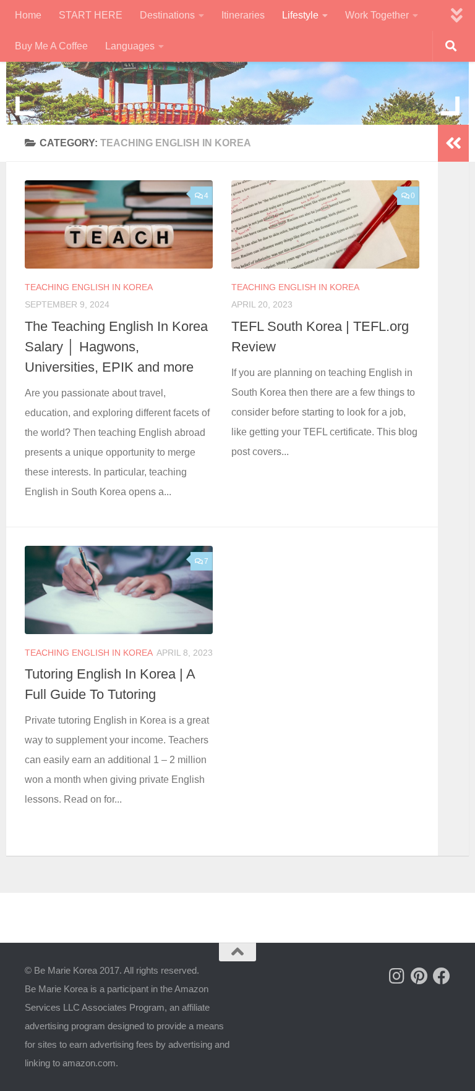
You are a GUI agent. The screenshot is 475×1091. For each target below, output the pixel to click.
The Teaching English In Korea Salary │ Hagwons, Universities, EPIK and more (116, 347)
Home (28, 15)
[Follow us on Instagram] (397, 976)
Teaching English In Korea (89, 287)
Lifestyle (300, 15)
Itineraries (243, 15)
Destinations (167, 15)
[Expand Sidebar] (453, 143)
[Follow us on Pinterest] (419, 976)
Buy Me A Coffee (51, 46)
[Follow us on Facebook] (441, 976)
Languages (130, 46)
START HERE (90, 15)
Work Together (377, 15)
